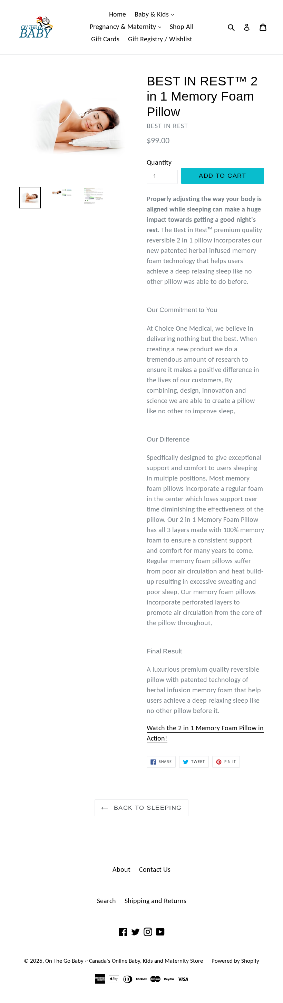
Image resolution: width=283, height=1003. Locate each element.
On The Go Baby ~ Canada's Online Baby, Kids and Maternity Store (124, 961)
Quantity (159, 162)
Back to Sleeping (146, 807)
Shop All (182, 27)
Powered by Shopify (235, 961)
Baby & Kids (156, 14)
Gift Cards (105, 39)
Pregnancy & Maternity (127, 27)
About (121, 870)
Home (117, 14)
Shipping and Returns (155, 901)
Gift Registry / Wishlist (160, 39)
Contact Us (154, 870)
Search (106, 901)
